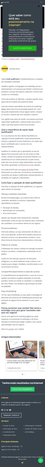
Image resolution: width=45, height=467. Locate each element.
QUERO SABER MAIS (22, 48)
